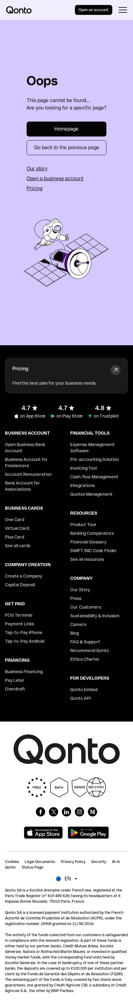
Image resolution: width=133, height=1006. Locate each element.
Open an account (94, 10)
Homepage (66, 129)
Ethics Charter (85, 659)
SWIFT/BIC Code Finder (93, 550)
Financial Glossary (88, 541)
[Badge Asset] (40, 811)
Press (75, 598)
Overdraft (15, 688)
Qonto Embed (83, 689)
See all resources (87, 559)
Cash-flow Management (94, 476)
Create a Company (23, 576)
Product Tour (83, 524)
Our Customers (85, 607)
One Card (14, 519)
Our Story (80, 589)
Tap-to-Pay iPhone (23, 632)
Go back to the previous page (66, 147)
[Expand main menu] (122, 10)
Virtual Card (17, 528)
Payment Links (19, 623)
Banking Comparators (92, 533)
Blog (74, 633)
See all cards (17, 545)
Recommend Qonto (89, 650)
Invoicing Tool (83, 468)
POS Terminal (18, 615)
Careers (78, 624)
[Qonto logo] (19, 10)
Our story (37, 169)
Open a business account (55, 178)
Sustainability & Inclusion (94, 615)
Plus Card (14, 536)
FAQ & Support (85, 641)
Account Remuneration (28, 474)
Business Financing (24, 671)
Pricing (34, 188)
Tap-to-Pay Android (24, 641)
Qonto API (80, 698)
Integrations (82, 485)
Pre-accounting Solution (94, 459)
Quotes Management (91, 494)
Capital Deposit (20, 584)
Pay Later (14, 680)
